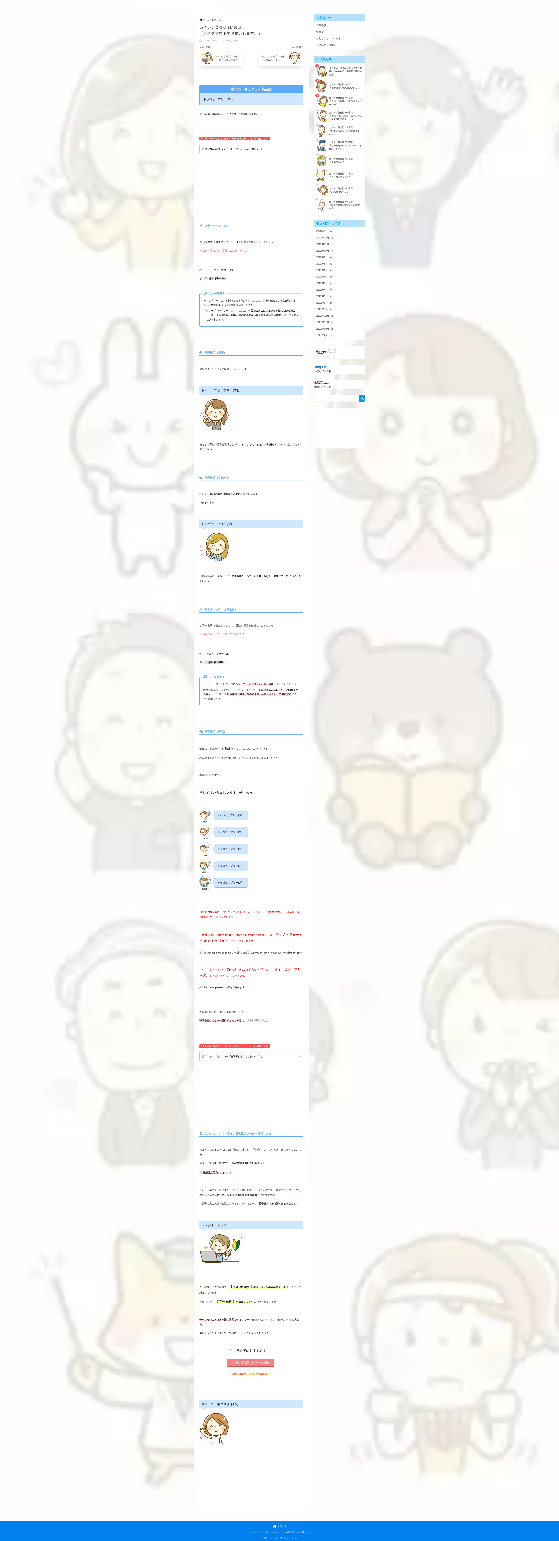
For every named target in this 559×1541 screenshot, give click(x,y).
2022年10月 (324, 250)
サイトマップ (253, 1532)
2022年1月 (324, 309)
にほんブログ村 (322, 371)
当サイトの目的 (278, 4)
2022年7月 (324, 270)
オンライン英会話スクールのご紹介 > (250, 1362)
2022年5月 (324, 283)
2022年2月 (324, 302)
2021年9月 (324, 335)
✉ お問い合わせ (305, 1532)
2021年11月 (324, 322)
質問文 (304, 4)
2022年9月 (324, 257)
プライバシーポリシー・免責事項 (278, 1532)
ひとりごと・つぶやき (321, 4)
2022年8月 (324, 263)
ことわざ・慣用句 (343, 4)
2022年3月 (324, 296)
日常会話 (293, 4)
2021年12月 (324, 315)
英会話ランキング (322, 386)
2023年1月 (324, 231)
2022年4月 (324, 289)
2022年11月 (324, 244)
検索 (362, 398)
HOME (281, 1526)
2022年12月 (324, 237)
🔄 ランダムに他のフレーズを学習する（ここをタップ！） (232, 148)
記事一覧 (359, 4)
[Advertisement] (251, 183)
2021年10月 (324, 328)
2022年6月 (324, 276)
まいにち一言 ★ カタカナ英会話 (220, 4)
